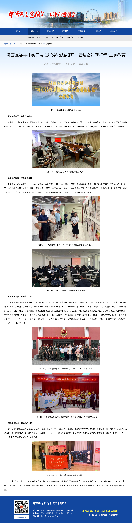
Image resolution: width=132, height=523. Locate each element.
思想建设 (49, 44)
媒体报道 (81, 37)
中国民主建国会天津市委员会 (30, 44)
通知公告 (40, 37)
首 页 (18, 31)
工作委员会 (71, 37)
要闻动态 (31, 37)
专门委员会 (60, 37)
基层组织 (50, 37)
